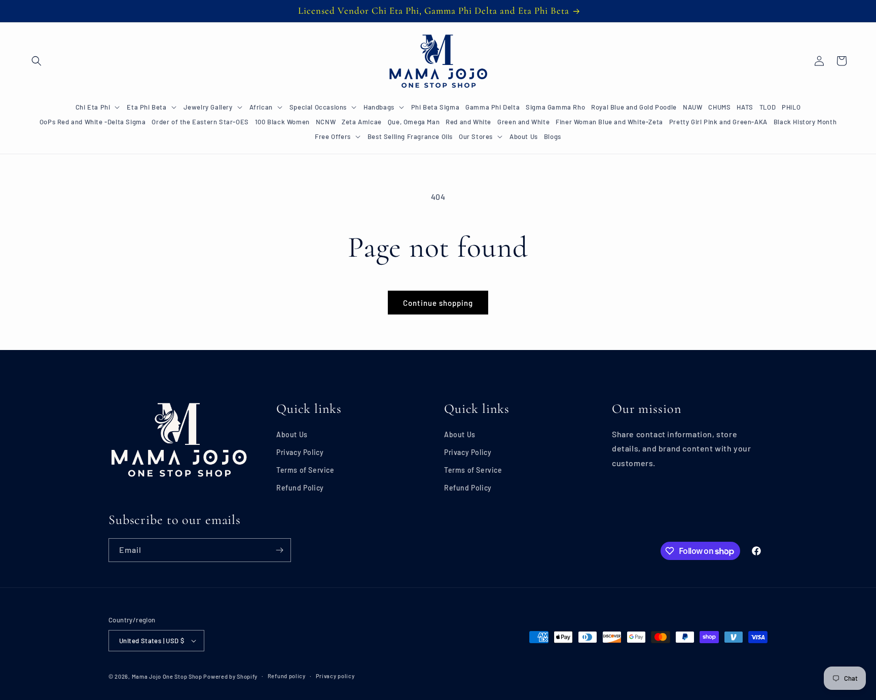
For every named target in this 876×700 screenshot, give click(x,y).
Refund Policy (300, 487)
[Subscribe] (279, 550)
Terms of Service (305, 470)
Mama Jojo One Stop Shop (167, 676)
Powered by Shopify (230, 676)
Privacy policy (335, 676)
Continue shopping (438, 302)
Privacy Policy (299, 452)
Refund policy (287, 676)
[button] (36, 61)
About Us (292, 434)
